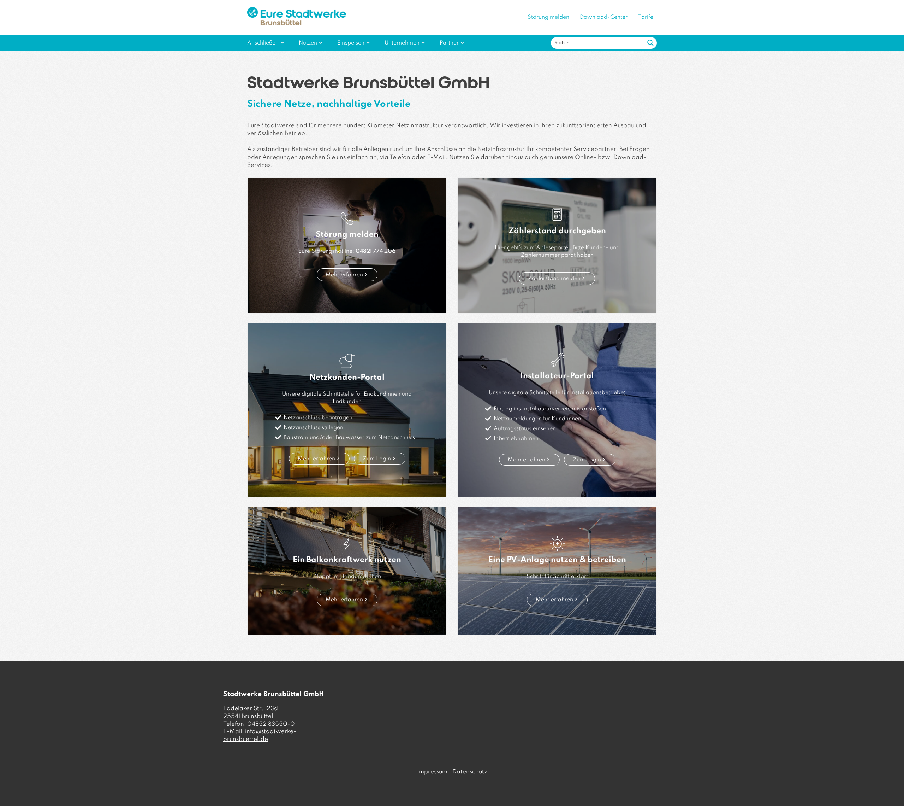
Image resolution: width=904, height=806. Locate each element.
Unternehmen (402, 43)
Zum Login (377, 459)
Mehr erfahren (344, 275)
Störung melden (548, 17)
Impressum (432, 772)
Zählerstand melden (554, 278)
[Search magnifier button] (650, 43)
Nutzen (308, 43)
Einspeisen (350, 43)
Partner (449, 43)
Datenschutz (469, 772)
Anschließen (263, 43)
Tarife (645, 17)
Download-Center (604, 17)
